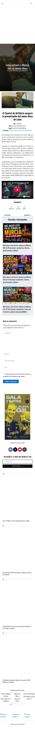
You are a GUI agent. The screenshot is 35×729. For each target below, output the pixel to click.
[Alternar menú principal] (31, 3)
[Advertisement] (17, 25)
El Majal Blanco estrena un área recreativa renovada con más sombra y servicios (17, 627)
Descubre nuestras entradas (18, 690)
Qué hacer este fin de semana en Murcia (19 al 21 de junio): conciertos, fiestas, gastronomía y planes (17, 279)
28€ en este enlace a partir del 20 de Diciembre (20, 130)
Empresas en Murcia (17, 695)
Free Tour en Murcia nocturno (6, 695)
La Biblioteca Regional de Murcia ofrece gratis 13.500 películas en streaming (16, 681)
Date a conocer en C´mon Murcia (6, 700)
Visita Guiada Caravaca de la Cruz (29, 698)
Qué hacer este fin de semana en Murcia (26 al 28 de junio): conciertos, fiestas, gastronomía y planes (17, 248)
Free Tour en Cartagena (29, 694)
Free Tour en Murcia (17, 700)
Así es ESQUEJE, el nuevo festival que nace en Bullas (16, 521)
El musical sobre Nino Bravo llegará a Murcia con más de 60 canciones (17, 573)
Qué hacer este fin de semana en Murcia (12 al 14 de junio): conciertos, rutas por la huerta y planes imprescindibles (17, 309)
